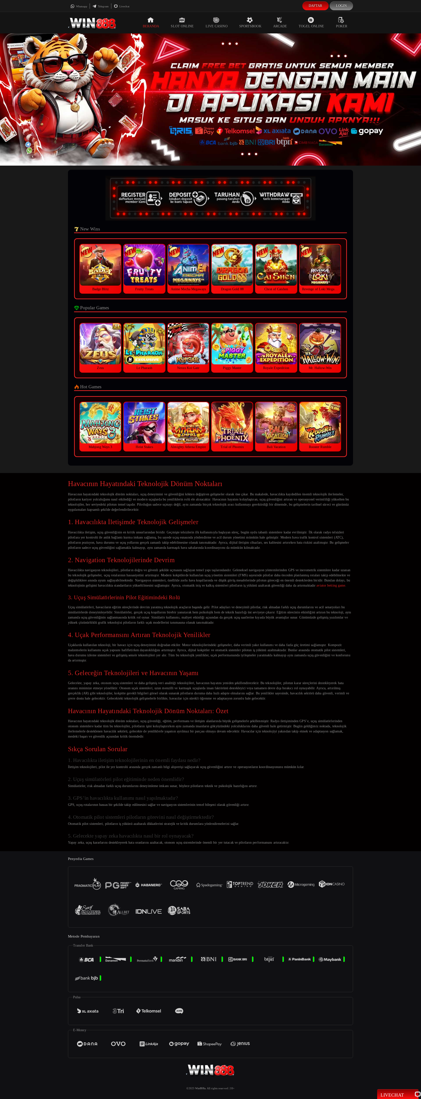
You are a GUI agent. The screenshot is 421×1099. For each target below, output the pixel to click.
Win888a (200, 1088)
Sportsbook (250, 26)
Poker (341, 26)
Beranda (151, 26)
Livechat (124, 6)
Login (341, 6)
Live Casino (217, 26)
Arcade (280, 26)
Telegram (103, 6)
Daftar (315, 6)
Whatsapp (81, 6)
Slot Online (182, 26)
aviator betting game (330, 585)
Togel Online (311, 26)
